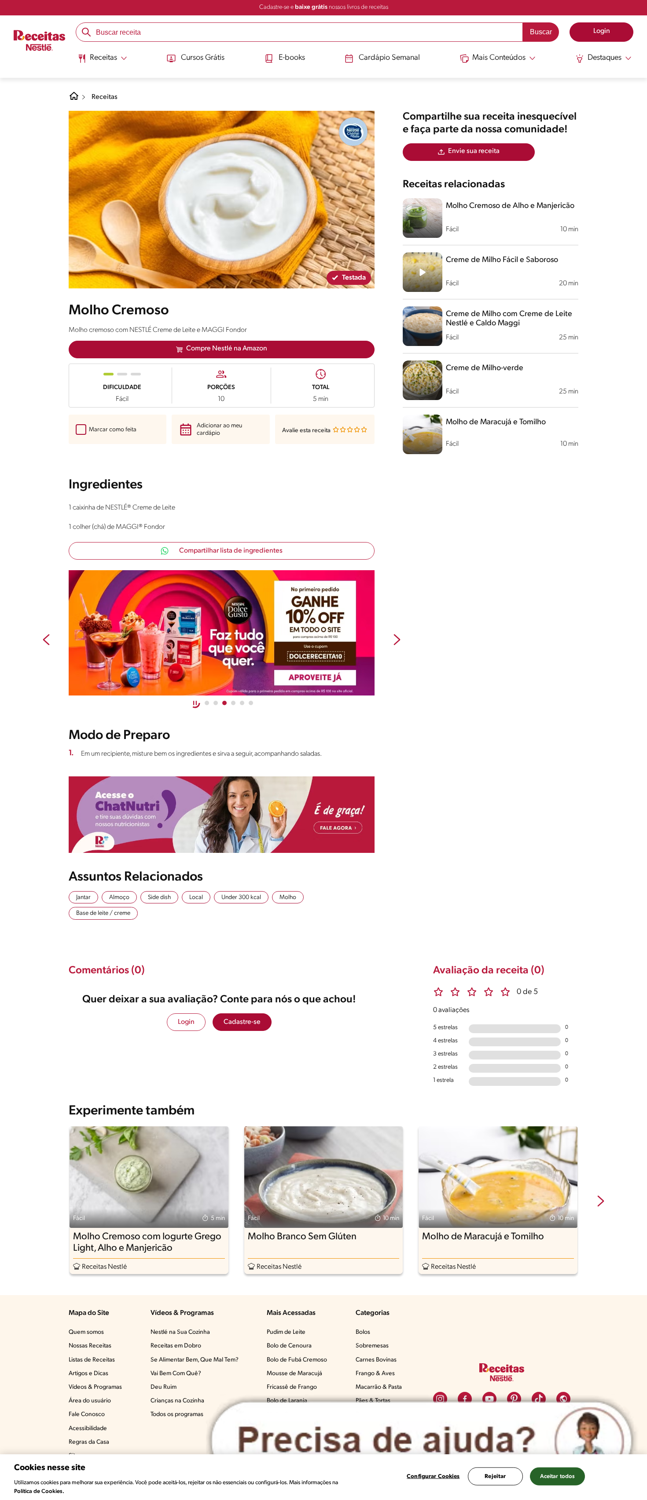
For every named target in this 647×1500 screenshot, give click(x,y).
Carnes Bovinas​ (376, 1360)
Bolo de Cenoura (289, 1346)
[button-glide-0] (207, 703)
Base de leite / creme (103, 913)
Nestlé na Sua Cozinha (180, 1332)
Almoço (119, 897)
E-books (292, 58)
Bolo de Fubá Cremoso (297, 1360)
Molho (287, 897)
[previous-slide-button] (46, 640)
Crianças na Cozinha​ (177, 1401)
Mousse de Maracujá (294, 1373)
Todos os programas (177, 1414)
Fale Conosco (87, 1414)
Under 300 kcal (241, 897)
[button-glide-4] (242, 703)
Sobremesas (372, 1346)
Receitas (105, 97)
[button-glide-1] (215, 703)
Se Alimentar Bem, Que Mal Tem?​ (195, 1360)
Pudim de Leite (286, 1332)
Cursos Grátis (202, 58)
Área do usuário (90, 1401)
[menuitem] (102, 61)
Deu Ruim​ (163, 1387)
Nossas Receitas (90, 1346)
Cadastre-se (242, 1022)
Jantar (83, 897)
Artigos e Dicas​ (88, 1373)
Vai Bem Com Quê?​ (176, 1373)
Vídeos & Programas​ (95, 1387)
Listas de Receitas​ (92, 1360)
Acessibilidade (88, 1428)
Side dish (159, 897)
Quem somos (86, 1332)
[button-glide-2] (224, 703)
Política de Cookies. (39, 1491)
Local (196, 897)
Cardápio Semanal (389, 58)
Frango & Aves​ (375, 1373)
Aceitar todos (557, 1476)
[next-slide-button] (397, 640)
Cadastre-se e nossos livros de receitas (323, 7)
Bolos (363, 1332)
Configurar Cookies (433, 1476)
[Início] (39, 41)
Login (186, 1022)
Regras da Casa (89, 1442)
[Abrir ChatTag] (421, 1440)
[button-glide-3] (233, 703)
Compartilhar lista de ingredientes (231, 550)
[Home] (74, 99)
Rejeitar (495, 1476)
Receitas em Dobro (176, 1346)
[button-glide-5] (251, 703)
